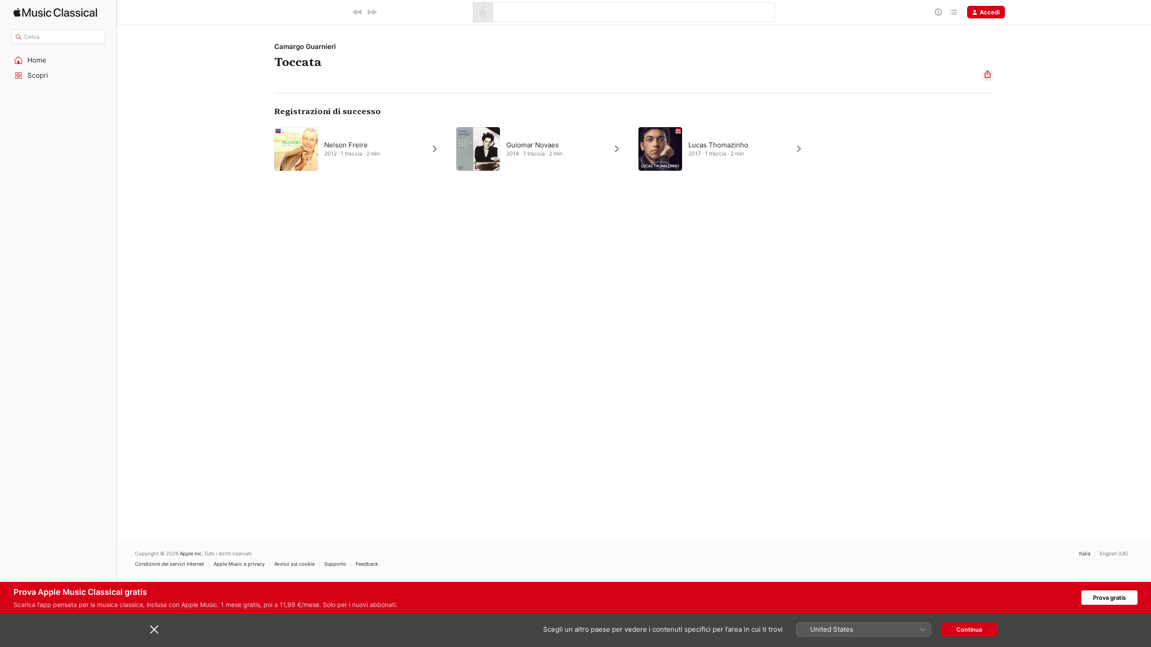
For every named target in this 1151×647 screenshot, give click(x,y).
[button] (58, 60)
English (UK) (1114, 553)
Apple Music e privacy (239, 564)
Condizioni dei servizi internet (169, 564)
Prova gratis (1109, 597)
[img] (55, 12)
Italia (1084, 553)
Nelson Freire (346, 145)
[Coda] (953, 12)
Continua (969, 629)
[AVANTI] (372, 12)
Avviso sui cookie (294, 564)
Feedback (367, 564)
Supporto (335, 564)
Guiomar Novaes (532, 145)
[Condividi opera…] (987, 75)
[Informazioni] (938, 12)
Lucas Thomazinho (718, 145)
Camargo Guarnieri (305, 46)
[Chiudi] (154, 629)
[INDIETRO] (357, 12)
